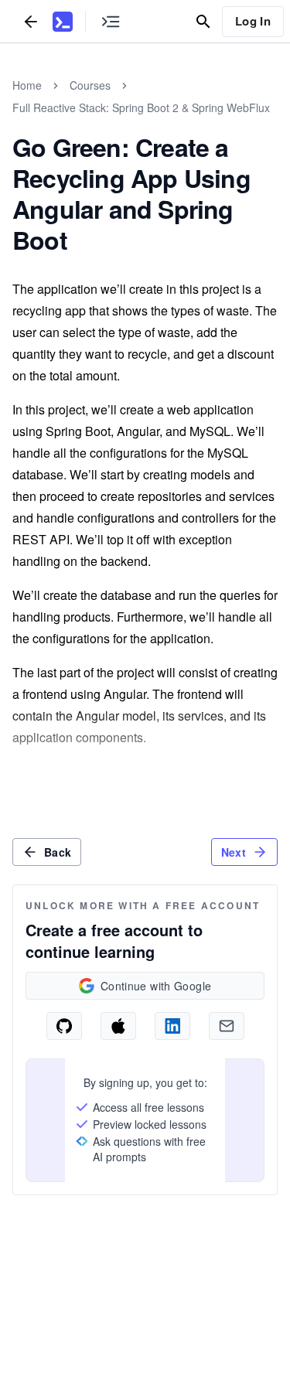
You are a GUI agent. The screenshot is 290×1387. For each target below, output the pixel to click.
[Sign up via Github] (64, 1026)
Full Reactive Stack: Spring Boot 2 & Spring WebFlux (141, 107)
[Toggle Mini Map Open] (110, 21)
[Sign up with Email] (226, 1026)
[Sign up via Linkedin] (172, 1026)
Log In (253, 20)
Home (27, 85)
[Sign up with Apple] (118, 1026)
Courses (90, 85)
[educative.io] (63, 22)
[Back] (30, 21)
